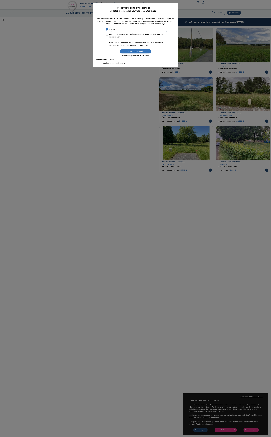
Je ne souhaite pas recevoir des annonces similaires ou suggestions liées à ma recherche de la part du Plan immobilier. (136, 44)
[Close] (174, 9)
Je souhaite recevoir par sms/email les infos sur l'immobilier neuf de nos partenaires (136, 35)
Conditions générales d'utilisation (135, 56)
